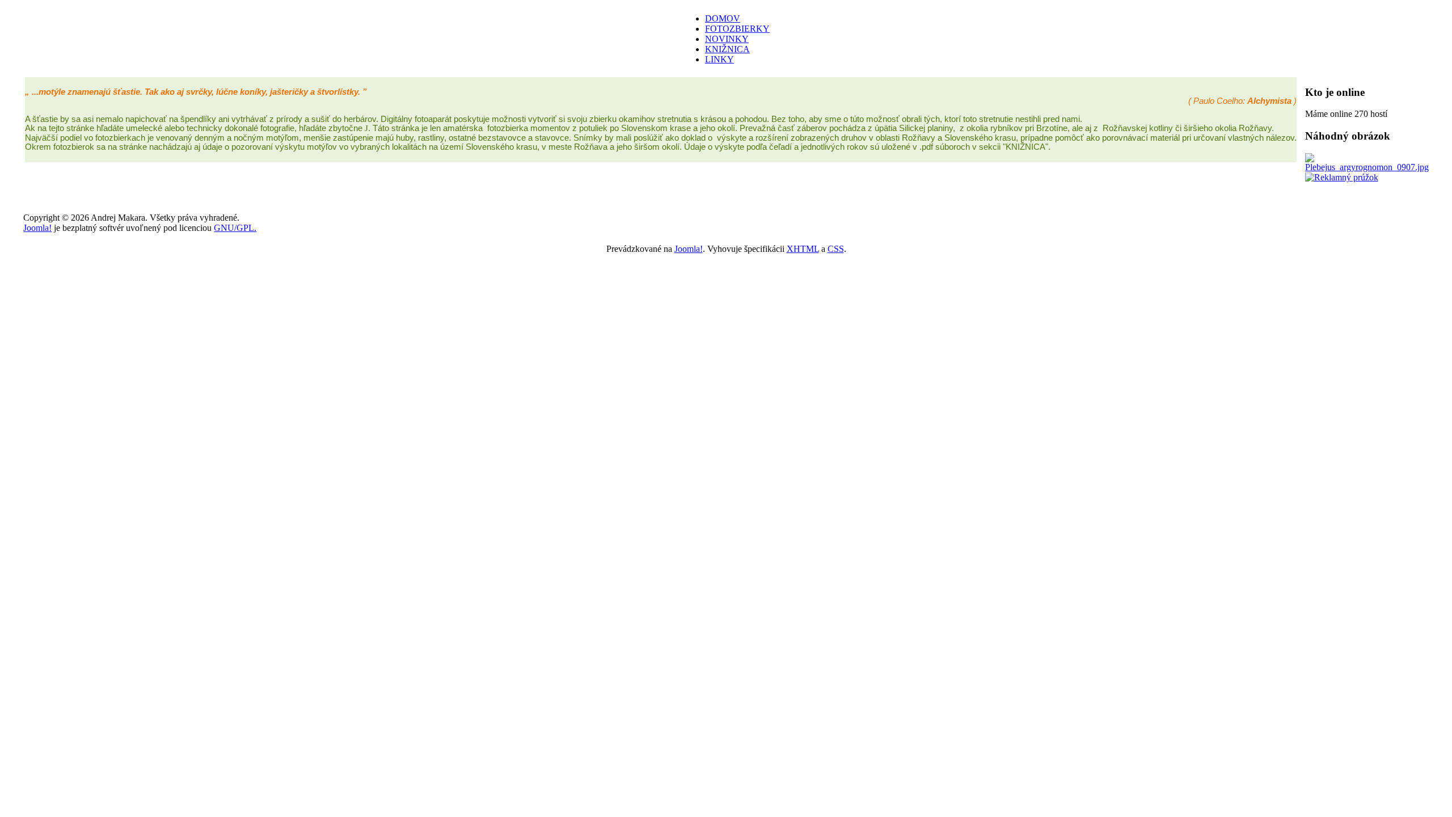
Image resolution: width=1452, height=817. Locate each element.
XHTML (803, 249)
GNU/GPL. (235, 228)
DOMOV (722, 18)
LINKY (719, 59)
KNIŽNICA (727, 49)
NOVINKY (727, 39)
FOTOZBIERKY (737, 28)
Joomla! (37, 228)
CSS (836, 249)
